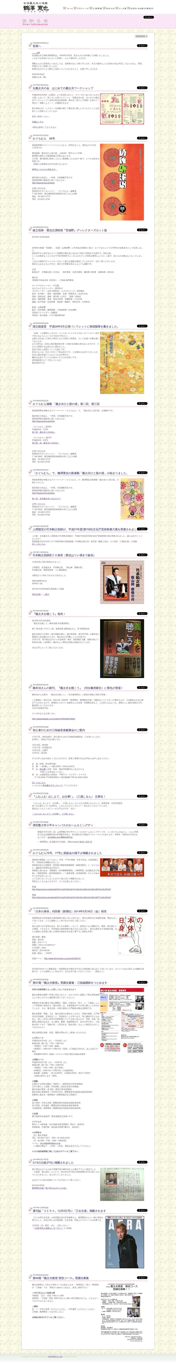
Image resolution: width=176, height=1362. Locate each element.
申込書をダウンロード (52, 785)
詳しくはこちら (39, 544)
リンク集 (121, 8)
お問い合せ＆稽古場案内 (140, 8)
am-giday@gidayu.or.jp (50, 1143)
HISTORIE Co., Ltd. (55, 1356)
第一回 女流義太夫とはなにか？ (46, 498)
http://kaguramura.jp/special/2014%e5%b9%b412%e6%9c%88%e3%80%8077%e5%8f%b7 (71, 897)
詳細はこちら (38, 121)
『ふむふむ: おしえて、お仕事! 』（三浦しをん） (53, 813)
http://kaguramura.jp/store (43, 182)
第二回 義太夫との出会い (43, 432)
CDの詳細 (36, 594)
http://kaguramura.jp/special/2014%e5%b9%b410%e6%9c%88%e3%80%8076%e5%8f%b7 (71, 889)
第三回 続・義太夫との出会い (45, 442)
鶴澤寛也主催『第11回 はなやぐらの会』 (50, 1188)
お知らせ (109, 8)
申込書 (43, 769)
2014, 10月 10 (86, 841)
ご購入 (46, 594)
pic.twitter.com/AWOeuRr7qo (60, 837)
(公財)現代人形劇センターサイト (49, 1228)
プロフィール (81, 8)
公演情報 (96, 8)
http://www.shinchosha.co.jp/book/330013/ (62, 958)
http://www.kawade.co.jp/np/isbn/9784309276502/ (53, 718)
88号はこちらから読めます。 (44, 169)
